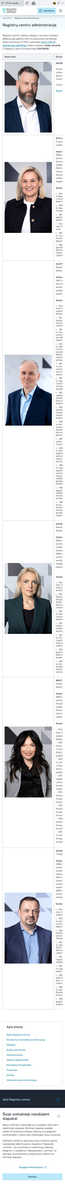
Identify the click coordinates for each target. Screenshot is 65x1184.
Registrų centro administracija (27, 18)
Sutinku (32, 1176)
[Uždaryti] (58, 1116)
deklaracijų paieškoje (15, 45)
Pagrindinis (7, 18)
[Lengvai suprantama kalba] (33, 3)
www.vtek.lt (48, 42)
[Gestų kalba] (27, 3)
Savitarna (49, 10)
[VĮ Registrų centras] (10, 11)
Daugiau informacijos (31, 1167)
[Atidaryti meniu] (60, 10)
